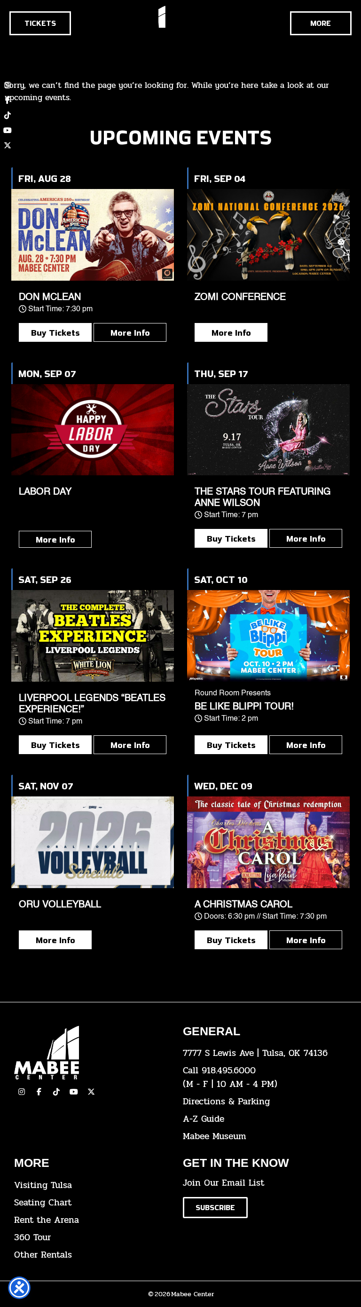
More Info (130, 332)
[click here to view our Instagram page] (21, 1091)
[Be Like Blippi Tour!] (268, 636)
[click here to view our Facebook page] (7, 100)
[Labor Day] (92, 430)
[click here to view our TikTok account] (7, 115)
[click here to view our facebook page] (39, 1091)
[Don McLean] (92, 235)
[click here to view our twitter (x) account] (7, 145)
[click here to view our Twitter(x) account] (91, 1091)
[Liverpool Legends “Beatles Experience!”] (92, 636)
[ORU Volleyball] (92, 842)
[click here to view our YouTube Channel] (73, 1091)
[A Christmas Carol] (268, 842)
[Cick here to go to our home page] (91, 1053)
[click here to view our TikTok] (56, 1091)
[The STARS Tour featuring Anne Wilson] (268, 430)
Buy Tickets (55, 332)
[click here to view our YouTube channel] (7, 130)
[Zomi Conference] (268, 235)
